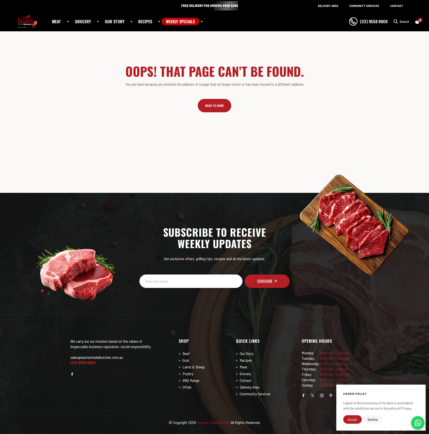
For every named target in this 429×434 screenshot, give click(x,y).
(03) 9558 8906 (374, 21)
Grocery (83, 21)
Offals (186, 387)
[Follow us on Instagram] (322, 395)
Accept (352, 419)
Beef (186, 353)
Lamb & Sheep (193, 366)
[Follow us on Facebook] (72, 374)
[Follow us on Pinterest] (331, 395)
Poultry (187, 373)
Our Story (246, 353)
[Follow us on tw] (312, 395)
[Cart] (417, 21)
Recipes (245, 360)
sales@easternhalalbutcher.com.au (96, 357)
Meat (56, 21)
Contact (245, 380)
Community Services (255, 393)
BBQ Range (190, 380)
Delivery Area (249, 387)
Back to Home (214, 105)
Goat (185, 360)
